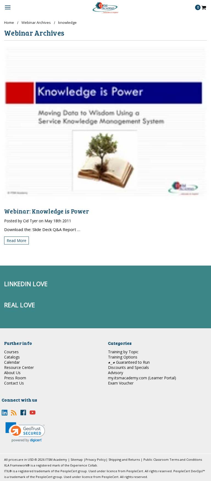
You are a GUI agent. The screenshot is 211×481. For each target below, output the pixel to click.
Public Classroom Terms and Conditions (172, 459)
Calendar (12, 362)
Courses (11, 351)
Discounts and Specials (128, 367)
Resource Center (19, 367)
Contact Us (14, 383)
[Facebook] (23, 412)
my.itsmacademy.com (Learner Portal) (142, 377)
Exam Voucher (121, 383)
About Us (12, 372)
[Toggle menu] (7, 7)
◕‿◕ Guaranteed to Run (129, 362)
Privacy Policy (95, 459)
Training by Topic (123, 351)
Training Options (122, 357)
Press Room (15, 377)
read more (16, 240)
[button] (25, 432)
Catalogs (12, 357)
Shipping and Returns (124, 459)
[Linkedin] (4, 412)
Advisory (115, 372)
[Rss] (14, 412)
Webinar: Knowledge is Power (46, 211)
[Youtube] (32, 412)
